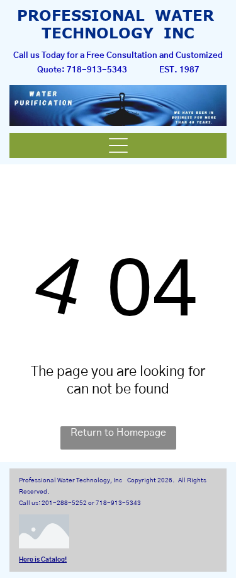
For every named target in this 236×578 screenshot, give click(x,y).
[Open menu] (118, 145)
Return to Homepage (118, 433)
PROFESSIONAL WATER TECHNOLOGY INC (118, 24)
